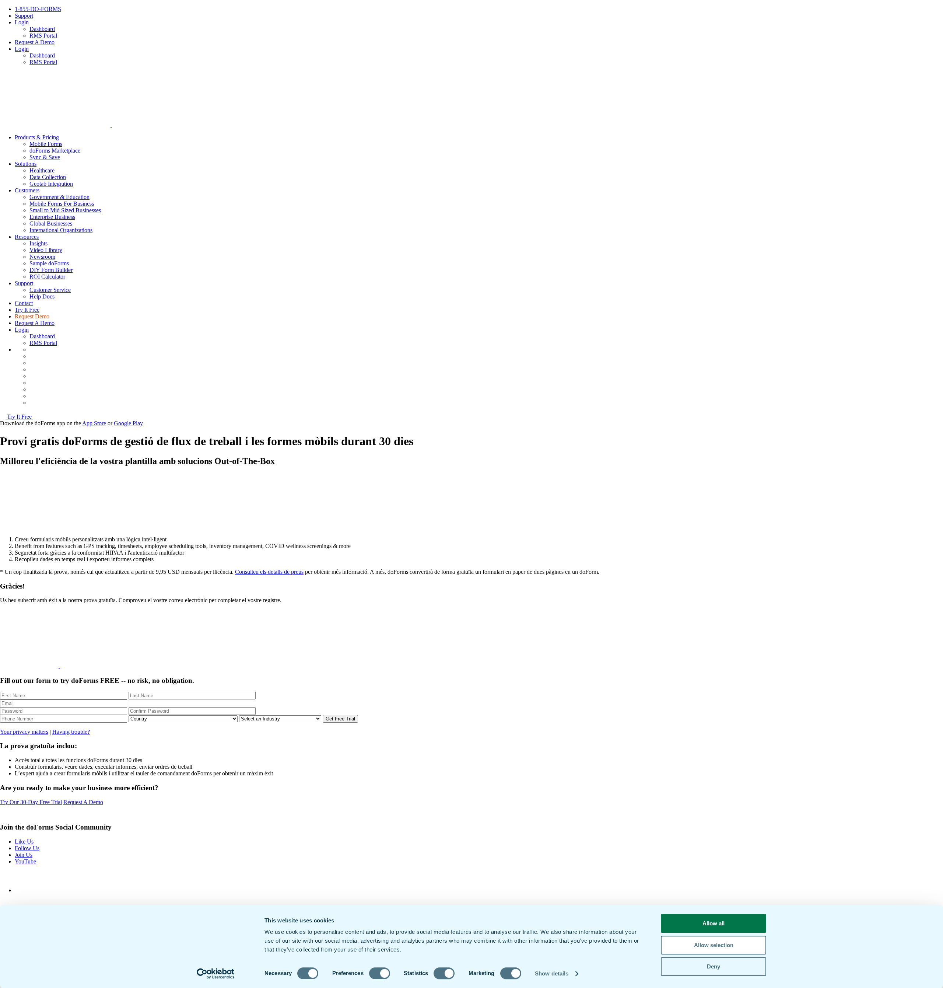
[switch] (379, 973)
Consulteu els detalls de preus (269, 572)
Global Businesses (50, 223)
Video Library (45, 250)
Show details (551, 973)
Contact (24, 303)
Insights (38, 243)
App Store (94, 423)
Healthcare (42, 170)
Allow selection (713, 945)
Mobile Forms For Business (61, 203)
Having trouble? (71, 732)
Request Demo (32, 316)
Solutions (25, 164)
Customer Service (50, 290)
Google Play (128, 423)
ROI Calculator (47, 276)
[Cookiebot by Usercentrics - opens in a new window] (215, 973)
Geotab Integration (51, 184)
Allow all (713, 923)
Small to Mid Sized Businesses (65, 210)
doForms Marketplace (54, 150)
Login (22, 22)
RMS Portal (43, 35)
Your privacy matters (24, 732)
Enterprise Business (52, 217)
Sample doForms (49, 263)
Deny (713, 966)
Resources (27, 237)
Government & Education (59, 197)
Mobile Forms (45, 144)
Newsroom (42, 257)
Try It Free (27, 310)
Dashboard (42, 29)
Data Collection (47, 177)
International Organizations (60, 230)
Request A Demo (35, 42)
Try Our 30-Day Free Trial (31, 802)
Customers (27, 190)
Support (24, 16)
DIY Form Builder (51, 270)
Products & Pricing (37, 137)
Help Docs (42, 296)
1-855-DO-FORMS (38, 9)
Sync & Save (44, 157)
